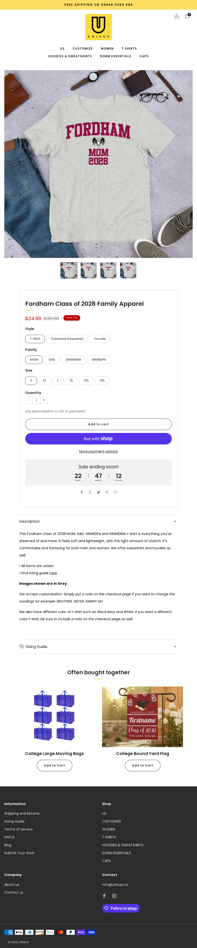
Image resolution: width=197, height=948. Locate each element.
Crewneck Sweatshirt (67, 339)
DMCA (9, 837)
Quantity (33, 392)
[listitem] (98, 4)
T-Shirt (35, 339)
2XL (86, 380)
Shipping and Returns (22, 813)
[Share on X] (90, 492)
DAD (52, 360)
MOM (34, 360)
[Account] (176, 16)
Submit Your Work (19, 853)
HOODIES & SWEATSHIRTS (70, 56)
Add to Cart (54, 765)
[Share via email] (115, 492)
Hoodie (100, 339)
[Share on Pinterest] (107, 492)
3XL (102, 380)
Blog (7, 845)
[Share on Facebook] (81, 492)
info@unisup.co (115, 884)
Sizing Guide (14, 821)
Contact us (13, 892)
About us (11, 884)
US (62, 48)
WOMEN (107, 48)
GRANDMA (73, 360)
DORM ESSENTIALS (115, 56)
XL (71, 380)
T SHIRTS (129, 48)
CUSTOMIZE (83, 48)
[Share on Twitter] (98, 492)
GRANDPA (99, 360)
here (53, 573)
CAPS (144, 56)
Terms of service (18, 829)
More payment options (98, 451)
